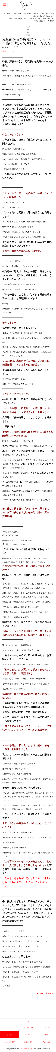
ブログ (9, 1035)
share (50, 993)
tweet (41, 993)
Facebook (46, 1042)
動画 (46, 1035)
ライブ (46, 1027)
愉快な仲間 (28, 1042)
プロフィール (28, 1027)
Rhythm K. (26, 1049)
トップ (9, 1027)
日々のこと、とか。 (9, 51)
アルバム (28, 1035)
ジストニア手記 (9, 1042)
